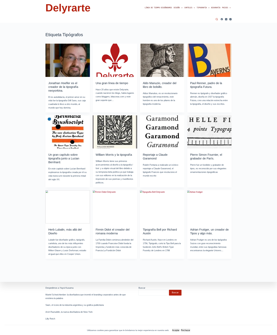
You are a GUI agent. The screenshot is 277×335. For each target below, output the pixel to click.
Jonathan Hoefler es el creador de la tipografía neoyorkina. (63, 87)
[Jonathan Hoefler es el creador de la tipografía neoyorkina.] (67, 60)
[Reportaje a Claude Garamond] (162, 132)
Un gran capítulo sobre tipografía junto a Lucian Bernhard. (63, 158)
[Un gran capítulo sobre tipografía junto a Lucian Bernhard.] (67, 132)
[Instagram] (230, 19)
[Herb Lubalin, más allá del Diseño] (67, 207)
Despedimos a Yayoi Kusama (59, 288)
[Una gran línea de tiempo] (115, 60)
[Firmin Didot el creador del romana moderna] (115, 207)
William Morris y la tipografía (114, 154)
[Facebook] (222, 19)
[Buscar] (217, 19)
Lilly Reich (50, 318)
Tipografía (202, 8)
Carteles (188, 8)
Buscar (141, 288)
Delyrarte (67, 8)
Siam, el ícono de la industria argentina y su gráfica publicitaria (74, 305)
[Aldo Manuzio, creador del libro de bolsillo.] (162, 60)
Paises (225, 8)
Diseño (177, 8)
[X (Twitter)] (226, 19)
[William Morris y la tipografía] (115, 132)
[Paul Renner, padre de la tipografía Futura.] (209, 60)
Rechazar (185, 330)
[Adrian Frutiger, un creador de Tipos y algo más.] (209, 207)
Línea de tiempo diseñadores (158, 8)
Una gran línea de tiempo (112, 83)
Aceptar (175, 330)
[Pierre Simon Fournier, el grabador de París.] (209, 132)
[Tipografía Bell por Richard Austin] (162, 207)
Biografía (215, 8)
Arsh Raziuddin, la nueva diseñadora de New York (69, 312)
